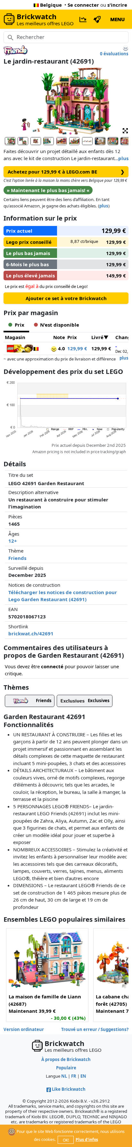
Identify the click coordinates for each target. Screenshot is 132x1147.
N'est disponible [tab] (59, 325)
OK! (66, 1140)
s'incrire (117, 5)
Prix (72, 337)
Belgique (51, 5)
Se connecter (83, 5)
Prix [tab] (19, 325)
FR (73, 1076)
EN (83, 1076)
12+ (12, 541)
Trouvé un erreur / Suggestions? (94, 1029)
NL (64, 1076)
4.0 (61, 348)
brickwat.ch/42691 (31, 633)
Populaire (66, 1068)
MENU (117, 19)
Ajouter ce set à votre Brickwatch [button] (66, 298)
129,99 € (77, 348)
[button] (125, 130)
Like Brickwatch (69, 1089)
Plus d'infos (87, 1139)
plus (123, 158)
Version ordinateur (24, 1029)
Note (59, 337)
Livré (97, 337)
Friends (17, 558)
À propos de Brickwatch (66, 1059)
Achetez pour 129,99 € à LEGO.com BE (66, 171)
